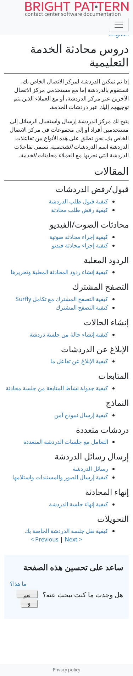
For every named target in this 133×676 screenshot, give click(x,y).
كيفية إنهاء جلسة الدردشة (78, 504)
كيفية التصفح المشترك (82, 307)
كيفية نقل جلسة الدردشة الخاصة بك (66, 531)
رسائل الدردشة (90, 469)
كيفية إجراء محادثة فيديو (80, 245)
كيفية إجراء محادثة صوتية (78, 237)
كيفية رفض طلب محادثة (79, 210)
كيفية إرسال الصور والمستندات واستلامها (60, 477)
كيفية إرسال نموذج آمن (81, 415)
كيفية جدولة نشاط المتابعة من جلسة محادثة (57, 388)
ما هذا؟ (18, 584)
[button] (26, 594)
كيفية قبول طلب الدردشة (78, 201)
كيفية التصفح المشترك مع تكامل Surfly (62, 299)
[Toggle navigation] (119, 25)
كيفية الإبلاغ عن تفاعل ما (79, 361)
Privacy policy (66, 670)
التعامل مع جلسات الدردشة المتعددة (65, 442)
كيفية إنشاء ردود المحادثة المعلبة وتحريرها (59, 272)
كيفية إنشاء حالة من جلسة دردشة (68, 334)
